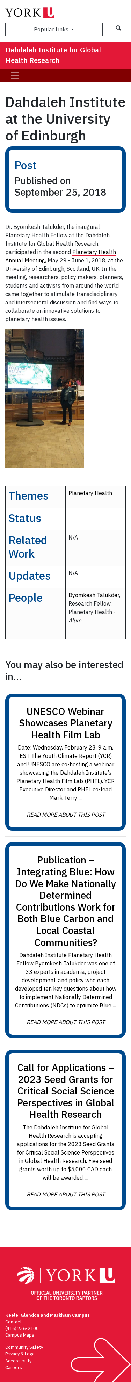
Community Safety (24, 1347)
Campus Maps (19, 1335)
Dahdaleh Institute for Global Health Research (53, 55)
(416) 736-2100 (22, 1328)
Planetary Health (90, 493)
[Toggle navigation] (15, 75)
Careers (13, 1367)
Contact (13, 1322)
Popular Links (52, 29)
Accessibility (18, 1361)
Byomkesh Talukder (93, 595)
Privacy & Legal (20, 1354)
